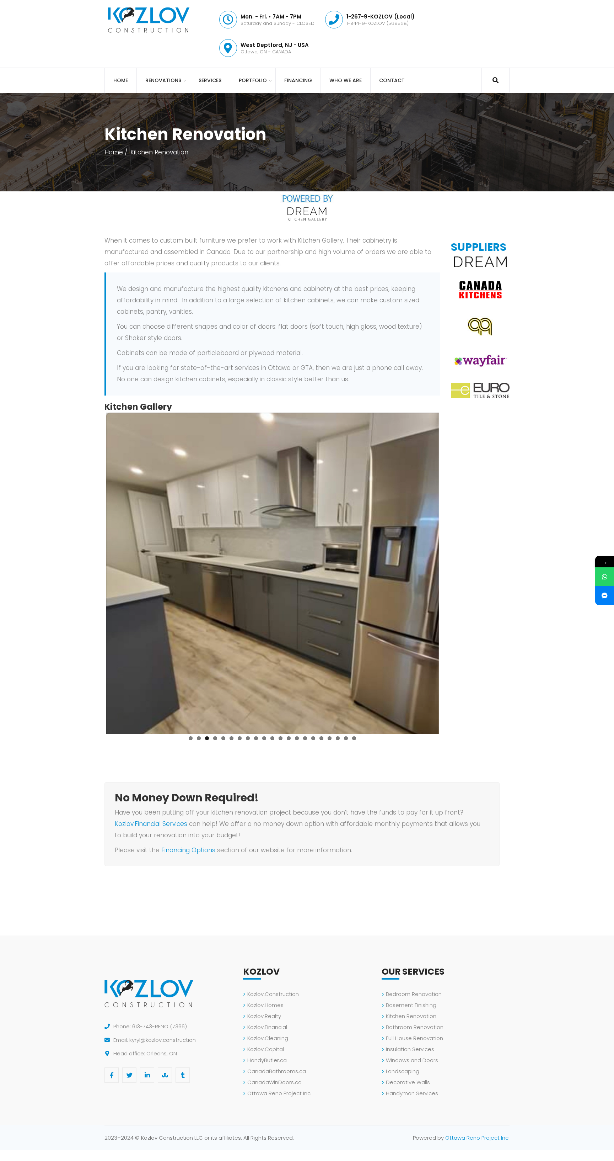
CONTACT (392, 80)
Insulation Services (410, 1049)
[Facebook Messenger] (604, 595)
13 (289, 738)
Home (113, 152)
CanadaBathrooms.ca (276, 1071)
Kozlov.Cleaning (267, 1038)
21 (354, 738)
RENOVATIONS (163, 80)
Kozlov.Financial (267, 1027)
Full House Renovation (414, 1038)
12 (280, 738)
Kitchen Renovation (411, 1016)
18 (330, 738)
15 (305, 738)
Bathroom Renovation (414, 1027)
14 (297, 738)
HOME (120, 80)
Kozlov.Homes (265, 1005)
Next (449, 572)
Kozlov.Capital (265, 1049)
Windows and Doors (412, 1060)
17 (321, 738)
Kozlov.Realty (264, 1016)
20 (346, 738)
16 (313, 738)
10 (264, 738)
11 (272, 738)
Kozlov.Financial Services (151, 824)
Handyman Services (412, 1093)
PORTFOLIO (253, 80)
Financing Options (188, 850)
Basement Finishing (411, 1005)
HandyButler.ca (267, 1060)
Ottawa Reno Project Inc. (279, 1093)
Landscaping (402, 1071)
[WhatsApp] (604, 576)
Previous (95, 572)
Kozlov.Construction (273, 994)
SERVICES (210, 80)
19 (338, 738)
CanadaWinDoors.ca (274, 1082)
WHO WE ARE (345, 80)
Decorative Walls (408, 1082)
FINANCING (298, 80)
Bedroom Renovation (414, 994)
